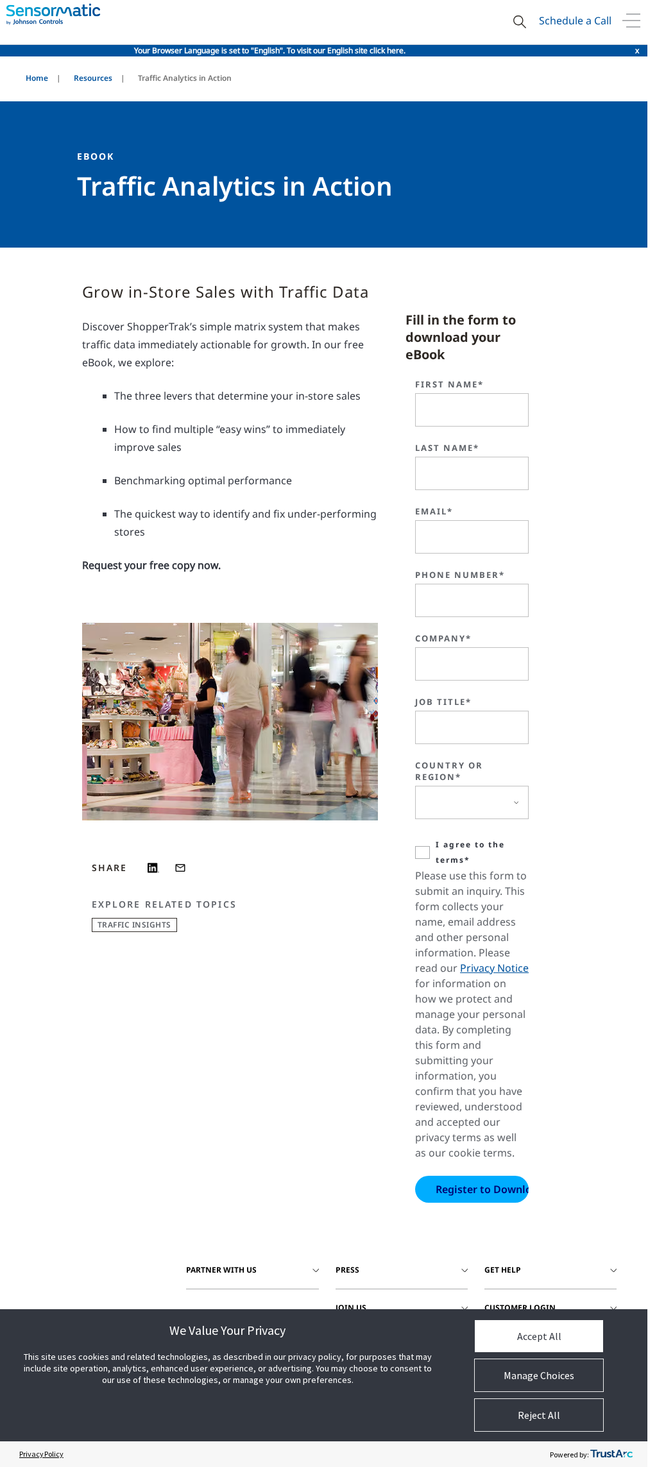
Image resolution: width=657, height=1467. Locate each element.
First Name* (449, 384)
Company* (443, 638)
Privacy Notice (494, 968)
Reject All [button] (539, 1415)
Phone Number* (460, 575)
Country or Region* (449, 771)
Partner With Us (221, 1269)
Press (347, 1269)
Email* (434, 511)
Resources (93, 77)
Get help (502, 1269)
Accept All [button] (539, 1336)
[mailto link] (180, 868)
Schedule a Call (575, 20)
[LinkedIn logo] (153, 868)
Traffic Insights (134, 924)
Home (37, 77)
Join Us (351, 1307)
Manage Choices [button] (539, 1375)
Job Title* (443, 702)
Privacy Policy (41, 1454)
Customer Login (520, 1307)
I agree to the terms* (470, 852)
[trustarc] (611, 1454)
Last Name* (447, 448)
